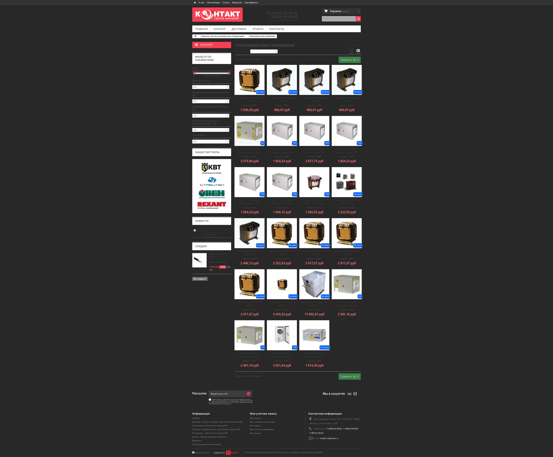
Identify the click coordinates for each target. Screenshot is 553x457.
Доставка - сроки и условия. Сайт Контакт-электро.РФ (217, 422)
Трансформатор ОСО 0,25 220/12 (282, 99)
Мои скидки (255, 433)
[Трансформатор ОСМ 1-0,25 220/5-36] (314, 233)
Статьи (226, 2)
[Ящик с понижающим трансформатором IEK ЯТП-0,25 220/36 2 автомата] (249, 335)
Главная (201, 28)
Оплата (257, 28)
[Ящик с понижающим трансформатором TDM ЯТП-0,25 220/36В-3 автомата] (282, 182)
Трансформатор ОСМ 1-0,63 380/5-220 (282, 304)
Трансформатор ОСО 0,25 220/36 (347, 99)
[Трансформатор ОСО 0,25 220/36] (346, 79)
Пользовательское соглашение (206, 444)
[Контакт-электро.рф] (219, 14)
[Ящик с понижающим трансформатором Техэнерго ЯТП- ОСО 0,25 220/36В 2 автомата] (314, 335)
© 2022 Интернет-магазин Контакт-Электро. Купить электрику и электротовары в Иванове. (283, 452)
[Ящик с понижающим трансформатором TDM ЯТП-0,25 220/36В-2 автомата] (249, 182)
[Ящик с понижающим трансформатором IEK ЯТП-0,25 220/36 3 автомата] (249, 131)
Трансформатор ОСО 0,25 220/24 (314, 99)
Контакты (276, 28)
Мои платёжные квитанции (262, 422)
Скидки (201, 246)
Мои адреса (255, 426)
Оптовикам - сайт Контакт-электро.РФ (210, 433)
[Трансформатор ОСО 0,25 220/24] (314, 79)
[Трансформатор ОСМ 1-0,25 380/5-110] (346, 233)
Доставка (239, 28)
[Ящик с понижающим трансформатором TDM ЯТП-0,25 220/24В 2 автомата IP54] (282, 335)
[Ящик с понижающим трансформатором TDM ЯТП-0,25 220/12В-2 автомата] (282, 131)
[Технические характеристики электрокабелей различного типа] (198, 232)
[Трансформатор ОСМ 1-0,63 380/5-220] (282, 284)
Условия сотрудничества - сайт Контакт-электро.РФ (216, 429)
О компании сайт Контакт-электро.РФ (209, 426)
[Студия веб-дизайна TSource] (223, 452)
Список (358, 53)
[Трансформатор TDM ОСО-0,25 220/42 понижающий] (314, 182)
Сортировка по (242, 51)
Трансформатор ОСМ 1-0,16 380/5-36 (282, 253)
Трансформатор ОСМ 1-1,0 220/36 (249, 99)
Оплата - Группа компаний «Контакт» (209, 437)
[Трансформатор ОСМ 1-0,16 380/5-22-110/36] (346, 182)
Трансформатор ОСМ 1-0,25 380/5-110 (347, 253)
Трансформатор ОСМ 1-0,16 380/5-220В (249, 253)
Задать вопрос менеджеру (282, 20)
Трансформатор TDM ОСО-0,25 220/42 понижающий (314, 201)
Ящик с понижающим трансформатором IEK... (249, 150)
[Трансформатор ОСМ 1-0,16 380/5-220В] (249, 233)
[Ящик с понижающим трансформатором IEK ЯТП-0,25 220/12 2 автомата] (346, 284)
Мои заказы (255, 418)
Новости (202, 221)
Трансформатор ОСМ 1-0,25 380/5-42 (249, 304)
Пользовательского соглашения (220, 404)
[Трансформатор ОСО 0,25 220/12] (282, 79)
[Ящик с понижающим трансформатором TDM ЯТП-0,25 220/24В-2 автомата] (346, 131)
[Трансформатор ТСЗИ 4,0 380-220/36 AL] (314, 284)
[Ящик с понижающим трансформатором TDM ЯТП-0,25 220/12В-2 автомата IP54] (314, 131)
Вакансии (237, 2)
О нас (201, 2)
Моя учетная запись (263, 413)
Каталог (220, 28)
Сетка (351, 53)
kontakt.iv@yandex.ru (329, 438)
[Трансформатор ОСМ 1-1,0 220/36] (249, 79)
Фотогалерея (213, 2)
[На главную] (194, 2)
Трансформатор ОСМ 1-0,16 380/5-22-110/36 (347, 201)
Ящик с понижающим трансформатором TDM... (282, 150)
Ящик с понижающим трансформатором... (314, 355)
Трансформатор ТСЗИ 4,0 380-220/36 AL (314, 304)
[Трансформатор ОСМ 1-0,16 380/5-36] (282, 233)
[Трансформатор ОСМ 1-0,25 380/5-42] (249, 284)
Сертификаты (251, 2)
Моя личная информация (262, 429)
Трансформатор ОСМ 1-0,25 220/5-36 (314, 253)
